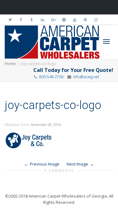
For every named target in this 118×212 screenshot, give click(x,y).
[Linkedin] (42, 19)
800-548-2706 (51, 76)
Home (10, 63)
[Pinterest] (85, 19)
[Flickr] (64, 19)
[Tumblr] (31, 19)
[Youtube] (74, 19)
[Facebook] (21, 19)
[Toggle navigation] (106, 41)
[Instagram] (96, 19)
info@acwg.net (85, 76)
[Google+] (53, 19)
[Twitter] (10, 19)
